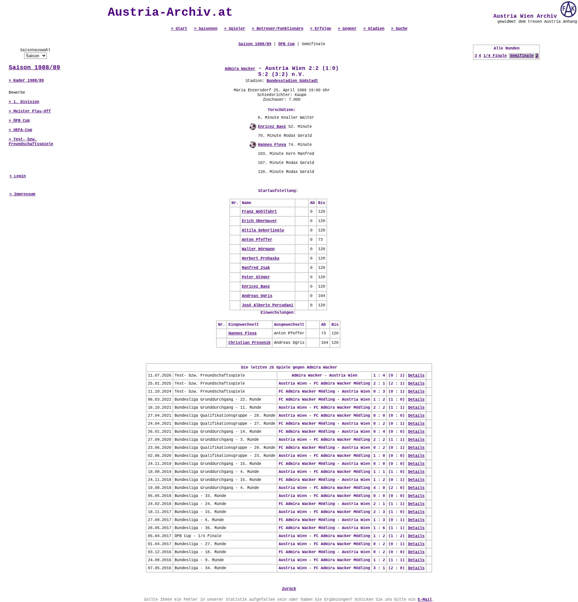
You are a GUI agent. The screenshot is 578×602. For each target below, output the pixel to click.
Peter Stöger (256, 277)
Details (416, 375)
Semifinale (522, 56)
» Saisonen (205, 28)
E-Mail (425, 599)
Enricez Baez (272, 126)
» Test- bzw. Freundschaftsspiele (31, 141)
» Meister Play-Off (30, 111)
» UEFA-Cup (20, 130)
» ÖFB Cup (19, 120)
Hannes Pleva (272, 144)
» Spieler (234, 28)
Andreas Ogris (257, 296)
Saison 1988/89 (34, 67)
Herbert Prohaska (260, 258)
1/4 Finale (495, 56)
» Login (17, 176)
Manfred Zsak (256, 268)
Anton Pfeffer (257, 239)
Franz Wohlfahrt (259, 211)
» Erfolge (320, 28)
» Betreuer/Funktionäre (277, 28)
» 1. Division (24, 102)
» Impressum (22, 194)
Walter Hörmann (258, 249)
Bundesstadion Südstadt (292, 81)
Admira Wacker (240, 69)
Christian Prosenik (249, 342)
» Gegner (347, 28)
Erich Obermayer (259, 221)
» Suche (399, 28)
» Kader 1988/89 (26, 80)
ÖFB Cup (286, 44)
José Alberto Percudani (267, 305)
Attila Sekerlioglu (263, 230)
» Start (179, 28)
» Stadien (373, 28)
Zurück (289, 589)
